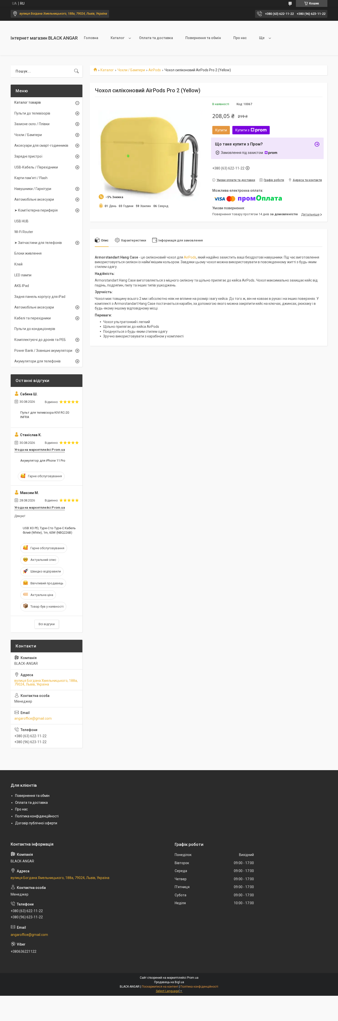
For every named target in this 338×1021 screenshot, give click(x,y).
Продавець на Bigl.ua (169, 982)
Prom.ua (192, 977)
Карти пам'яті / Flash (31, 178)
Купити (221, 130)
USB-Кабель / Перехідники (36, 167)
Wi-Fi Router (23, 232)
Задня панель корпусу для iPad (39, 297)
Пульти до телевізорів (32, 113)
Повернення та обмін (203, 38)
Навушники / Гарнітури (32, 189)
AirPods (154, 70)
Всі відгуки (47, 624)
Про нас (240, 38)
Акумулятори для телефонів (37, 361)
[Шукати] (76, 71)
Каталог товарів (27, 102)
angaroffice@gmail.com (33, 718)
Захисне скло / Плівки (31, 124)
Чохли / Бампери (131, 70)
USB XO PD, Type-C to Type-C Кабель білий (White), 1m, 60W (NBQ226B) (49, 530)
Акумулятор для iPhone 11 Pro (42, 460)
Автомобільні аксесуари (34, 199)
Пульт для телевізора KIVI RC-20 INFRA (44, 415)
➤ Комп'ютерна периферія (36, 210)
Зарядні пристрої (28, 156)
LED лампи (22, 275)
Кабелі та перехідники (32, 318)
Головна (91, 38)
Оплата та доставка (156, 38)
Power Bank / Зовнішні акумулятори (43, 351)
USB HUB (21, 221)
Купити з (242, 130)
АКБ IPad (21, 286)
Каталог (117, 38)
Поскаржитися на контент (160, 986)
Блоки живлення (28, 253)
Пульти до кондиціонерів (34, 329)
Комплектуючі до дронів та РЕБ (40, 340)
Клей (18, 264)
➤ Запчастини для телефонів (38, 243)
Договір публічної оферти (36, 823)
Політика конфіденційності (37, 816)
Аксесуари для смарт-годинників (41, 145)
